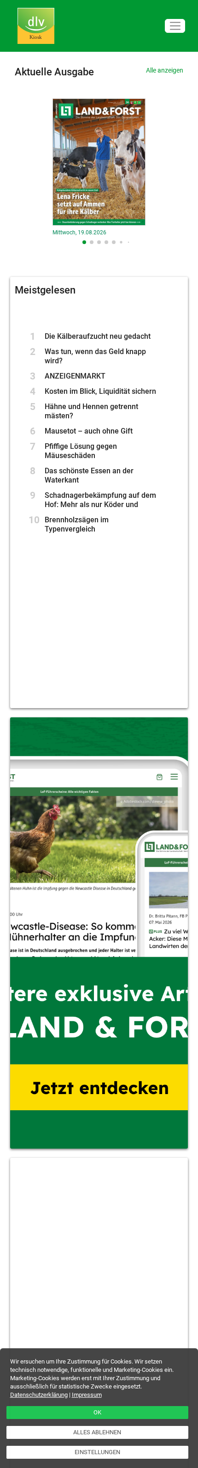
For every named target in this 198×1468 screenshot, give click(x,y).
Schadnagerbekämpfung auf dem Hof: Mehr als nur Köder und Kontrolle (100, 504)
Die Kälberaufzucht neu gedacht (98, 336)
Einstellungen (97, 1452)
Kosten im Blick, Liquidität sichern (100, 391)
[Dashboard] (36, 26)
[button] (84, 242)
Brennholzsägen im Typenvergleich (77, 524)
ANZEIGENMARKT (75, 376)
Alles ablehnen (97, 1432)
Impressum (87, 1394)
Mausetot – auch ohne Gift (89, 431)
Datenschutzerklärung (39, 1394)
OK (97, 1412)
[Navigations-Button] (175, 26)
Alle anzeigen (164, 70)
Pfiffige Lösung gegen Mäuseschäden (81, 451)
